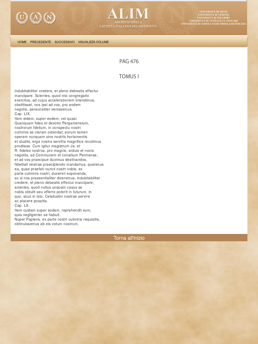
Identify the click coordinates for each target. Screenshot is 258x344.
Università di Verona (213, 14)
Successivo (65, 42)
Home (22, 42)
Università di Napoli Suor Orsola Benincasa (213, 23)
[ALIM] (129, 17)
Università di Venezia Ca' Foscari (213, 20)
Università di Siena (214, 11)
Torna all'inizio (129, 237)
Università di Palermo (213, 17)
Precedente (40, 42)
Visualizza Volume (93, 42)
